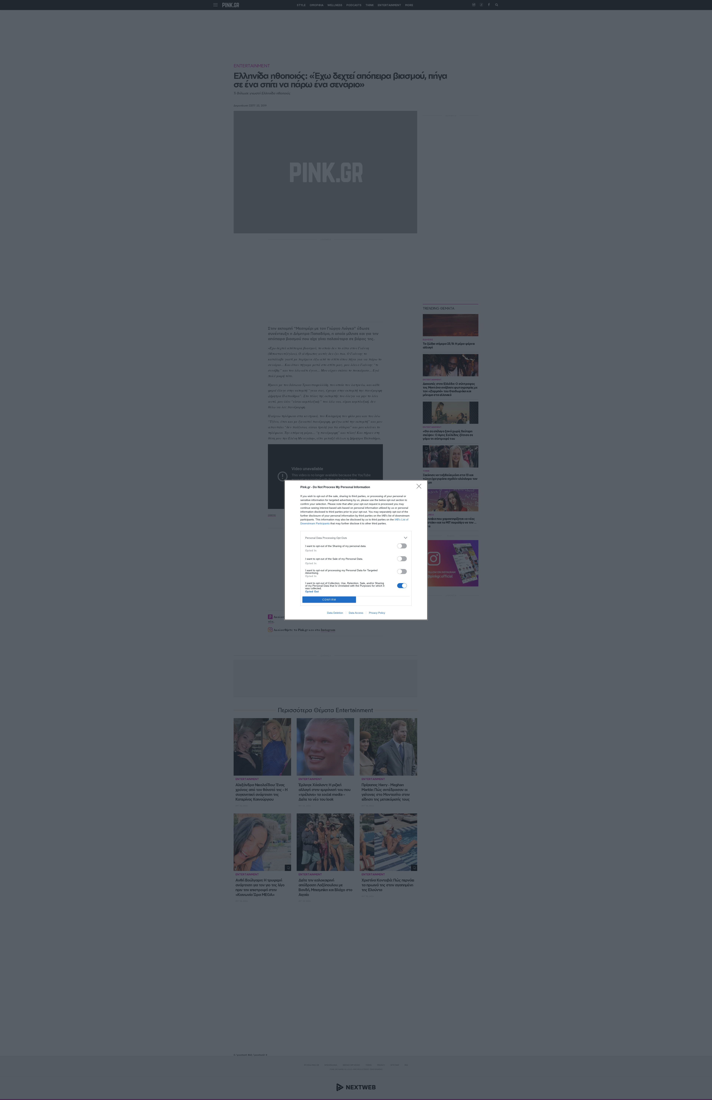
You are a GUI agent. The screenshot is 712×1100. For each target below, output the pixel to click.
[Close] (420, 487)
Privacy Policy (377, 612)
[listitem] (356, 538)
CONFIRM (329, 599)
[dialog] (356, 550)
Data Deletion (335, 612)
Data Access (356, 612)
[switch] (402, 545)
